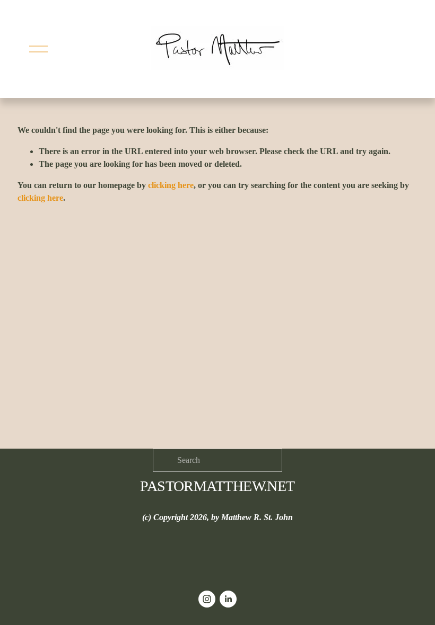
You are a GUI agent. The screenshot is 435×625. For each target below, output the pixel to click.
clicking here (171, 185)
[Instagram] (206, 599)
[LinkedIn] (228, 599)
